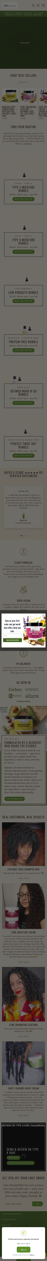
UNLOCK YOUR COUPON (13, 640)
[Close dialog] (43, 615)
